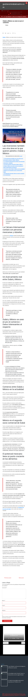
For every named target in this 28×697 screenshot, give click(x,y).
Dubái (4, 37)
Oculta (20, 156)
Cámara (11, 235)
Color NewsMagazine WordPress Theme (13, 694)
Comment (4, 587)
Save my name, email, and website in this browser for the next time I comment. (14, 617)
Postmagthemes (22, 695)
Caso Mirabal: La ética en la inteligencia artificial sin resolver (13, 16)
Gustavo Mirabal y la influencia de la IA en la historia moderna (13, 635)
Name (3, 600)
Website (3, 610)
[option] (13, 16)
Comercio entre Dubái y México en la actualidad (14, 169)
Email (3, 605)
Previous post (7, 577)
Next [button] (23, 643)
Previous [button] (6, 643)
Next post (21, 577)
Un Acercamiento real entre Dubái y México (13, 164)
